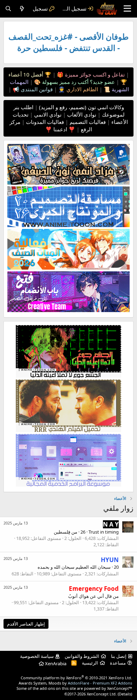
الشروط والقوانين (82, 656)
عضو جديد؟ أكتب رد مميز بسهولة (78, 81)
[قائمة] (127, 9)
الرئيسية (90, 663)
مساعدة (118, 663)
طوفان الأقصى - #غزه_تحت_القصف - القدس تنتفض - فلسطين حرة (68, 42)
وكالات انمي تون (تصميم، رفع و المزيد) (81, 107)
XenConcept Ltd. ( (103, 693)
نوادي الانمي (47, 114)
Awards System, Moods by (75, 683)
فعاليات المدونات (44, 121)
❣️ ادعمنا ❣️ (60, 129)
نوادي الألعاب (81, 114)
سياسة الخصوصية (37, 656)
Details (125, 693)
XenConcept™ (119, 688)
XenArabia (55, 663)
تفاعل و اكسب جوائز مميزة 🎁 (90, 74)
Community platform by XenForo (76, 677)
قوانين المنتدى (36, 89)
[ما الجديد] (22, 8)
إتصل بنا (118, 656)
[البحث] (8, 8)
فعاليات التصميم (87, 121)
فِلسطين (62, 532)
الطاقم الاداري (81, 89)
